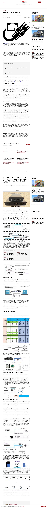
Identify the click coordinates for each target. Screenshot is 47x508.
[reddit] (17, 190)
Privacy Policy (22, 506)
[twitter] (16, 190)
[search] (4, 2)
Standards (4, 10)
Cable (20, 6)
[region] (23, 506)
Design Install (24, 6)
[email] (18, 190)
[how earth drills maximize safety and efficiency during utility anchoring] (38, 18)
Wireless (31, 6)
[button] (3, 2)
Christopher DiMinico (6, 187)
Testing (28, 6)
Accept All (44, 506)
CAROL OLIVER (6, 43)
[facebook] (13, 190)
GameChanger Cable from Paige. (17, 81)
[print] (29, 190)
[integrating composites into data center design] (38, 33)
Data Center (16, 6)
